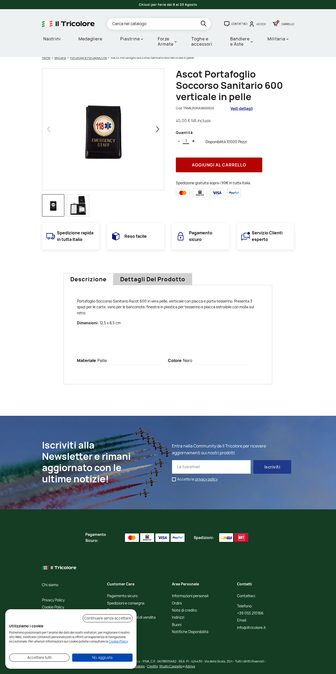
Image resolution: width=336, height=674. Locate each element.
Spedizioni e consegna (125, 603)
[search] (204, 24)
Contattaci (246, 596)
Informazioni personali (190, 596)
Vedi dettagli (241, 108)
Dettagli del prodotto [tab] (152, 279)
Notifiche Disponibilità (190, 632)
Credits (152, 666)
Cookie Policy (53, 607)
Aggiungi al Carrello (219, 165)
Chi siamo (50, 585)
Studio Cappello (170, 666)
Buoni (176, 625)
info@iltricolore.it (251, 628)
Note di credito (184, 610)
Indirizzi (178, 617)
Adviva (190, 666)
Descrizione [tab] (88, 279)
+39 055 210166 (250, 613)
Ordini (177, 603)
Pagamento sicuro (122, 596)
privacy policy (206, 479)
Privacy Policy (53, 600)
